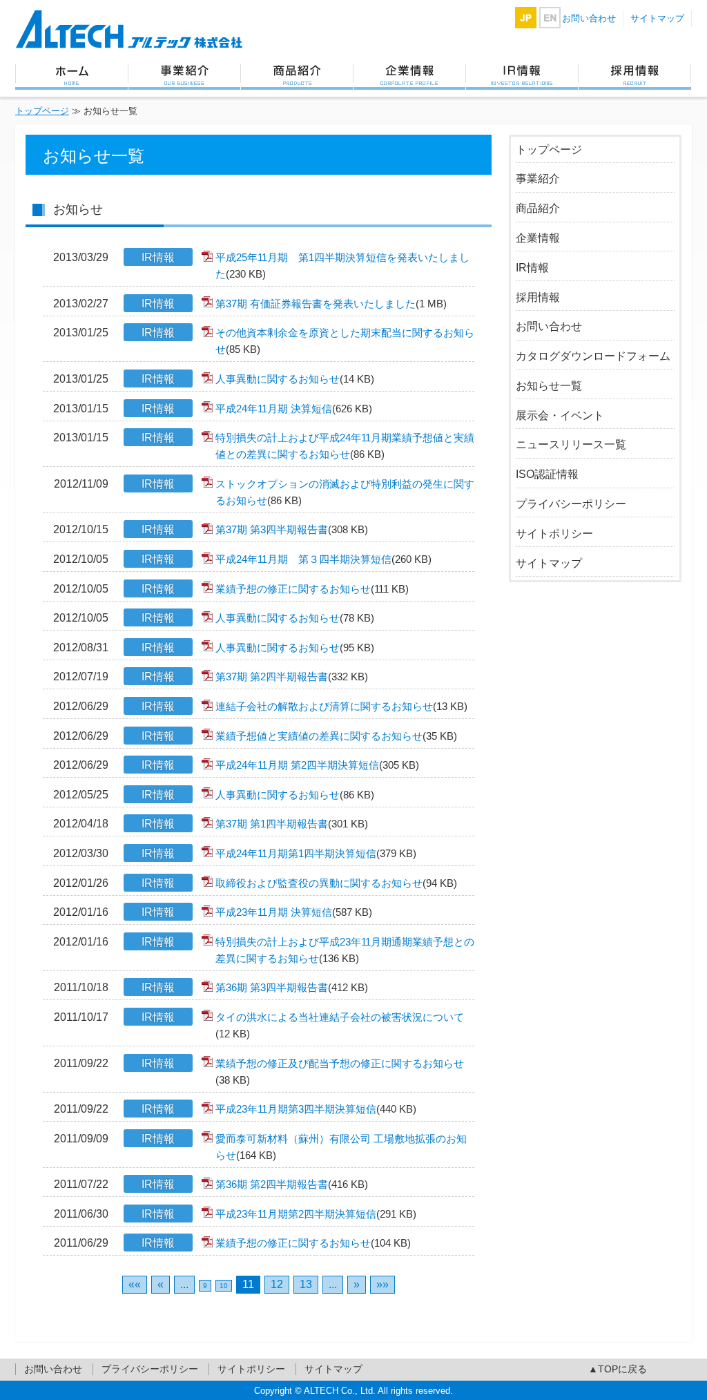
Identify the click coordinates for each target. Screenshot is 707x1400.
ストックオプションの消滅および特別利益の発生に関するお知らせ (344, 492)
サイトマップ (657, 18)
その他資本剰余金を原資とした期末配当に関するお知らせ (344, 341)
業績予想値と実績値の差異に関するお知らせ (336, 736)
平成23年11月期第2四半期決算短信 (315, 1214)
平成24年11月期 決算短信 (293, 408)
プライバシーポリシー (571, 504)
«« (134, 1284)
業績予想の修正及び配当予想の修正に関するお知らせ (339, 1071)
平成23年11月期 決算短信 (293, 912)
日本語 (525, 17)
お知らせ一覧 (549, 386)
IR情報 (521, 76)
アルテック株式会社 (129, 29)
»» (382, 1284)
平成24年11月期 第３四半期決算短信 (323, 559)
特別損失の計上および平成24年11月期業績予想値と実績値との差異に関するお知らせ (344, 446)
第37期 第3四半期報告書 (291, 529)
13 (306, 1284)
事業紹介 (184, 76)
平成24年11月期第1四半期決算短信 (315, 853)
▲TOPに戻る (617, 1368)
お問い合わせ (589, 18)
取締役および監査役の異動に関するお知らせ (336, 883)
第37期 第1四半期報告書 (291, 824)
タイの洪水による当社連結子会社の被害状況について (339, 1025)
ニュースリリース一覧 (571, 444)
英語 (550, 17)
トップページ (71, 76)
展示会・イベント (560, 415)
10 (224, 1285)
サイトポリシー (554, 533)
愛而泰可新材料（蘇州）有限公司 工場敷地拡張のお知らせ (341, 1147)
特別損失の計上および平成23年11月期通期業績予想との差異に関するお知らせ (344, 950)
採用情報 (634, 76)
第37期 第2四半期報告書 (291, 676)
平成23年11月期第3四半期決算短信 (315, 1109)
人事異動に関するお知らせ (294, 379)
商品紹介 (296, 76)
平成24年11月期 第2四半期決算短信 (317, 765)
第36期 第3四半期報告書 (291, 987)
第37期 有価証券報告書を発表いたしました (331, 303)
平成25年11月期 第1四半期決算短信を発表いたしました (342, 265)
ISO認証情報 (547, 474)
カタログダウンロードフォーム (593, 356)
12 (277, 1284)
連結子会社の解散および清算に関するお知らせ (341, 706)
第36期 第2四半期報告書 (291, 1184)
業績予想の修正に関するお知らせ (312, 589)
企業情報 (409, 76)
